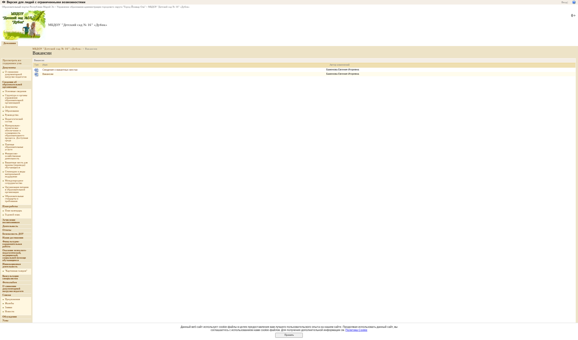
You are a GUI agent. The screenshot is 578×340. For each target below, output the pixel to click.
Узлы (5, 320)
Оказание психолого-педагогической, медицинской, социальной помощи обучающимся (14, 255)
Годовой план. (12, 214)
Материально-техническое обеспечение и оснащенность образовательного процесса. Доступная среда (16, 133)
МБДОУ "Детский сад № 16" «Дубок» (169, 7)
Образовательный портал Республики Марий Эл (28, 7)
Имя (44, 64)
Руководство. (12, 115)
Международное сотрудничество (14, 181)
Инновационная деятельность (11, 265)
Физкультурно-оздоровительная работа (12, 244)
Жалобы (9, 303)
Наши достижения (12, 237)
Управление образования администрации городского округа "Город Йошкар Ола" (101, 7)
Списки (6, 295)
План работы (10, 206)
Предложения (12, 299)
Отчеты (6, 230)
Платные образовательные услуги (14, 147)
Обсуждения (9, 316)
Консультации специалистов (10, 277)
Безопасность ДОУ (13, 234)
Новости (9, 311)
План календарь (13, 210)
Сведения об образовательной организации (12, 84)
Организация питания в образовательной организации (16, 189)
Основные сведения (15, 91)
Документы (9, 67)
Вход (564, 2)
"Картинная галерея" (16, 271)
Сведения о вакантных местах (60, 69)
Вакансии (47, 74)
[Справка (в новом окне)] (574, 2)
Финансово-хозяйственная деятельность (13, 156)
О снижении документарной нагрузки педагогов (15, 74)
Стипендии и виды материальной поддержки (15, 174)
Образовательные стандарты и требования (14, 198)
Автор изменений (340, 64)
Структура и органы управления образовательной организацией (16, 99)
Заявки (8, 307)
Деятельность (10, 226)
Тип (36, 64)
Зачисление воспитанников (11, 221)
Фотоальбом (9, 282)
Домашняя (9, 43)
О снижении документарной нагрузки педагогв (12, 288)
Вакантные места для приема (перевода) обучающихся (16, 165)
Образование (12, 111)
